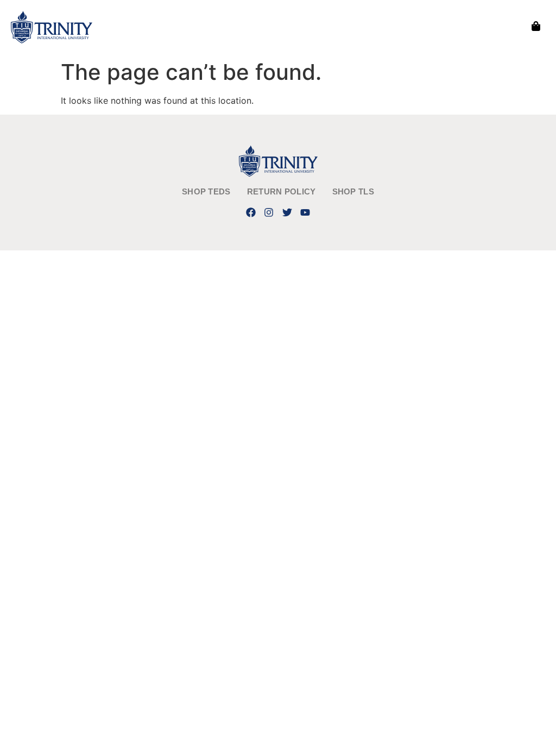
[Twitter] (287, 212)
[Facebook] (251, 212)
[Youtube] (305, 212)
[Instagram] (269, 212)
